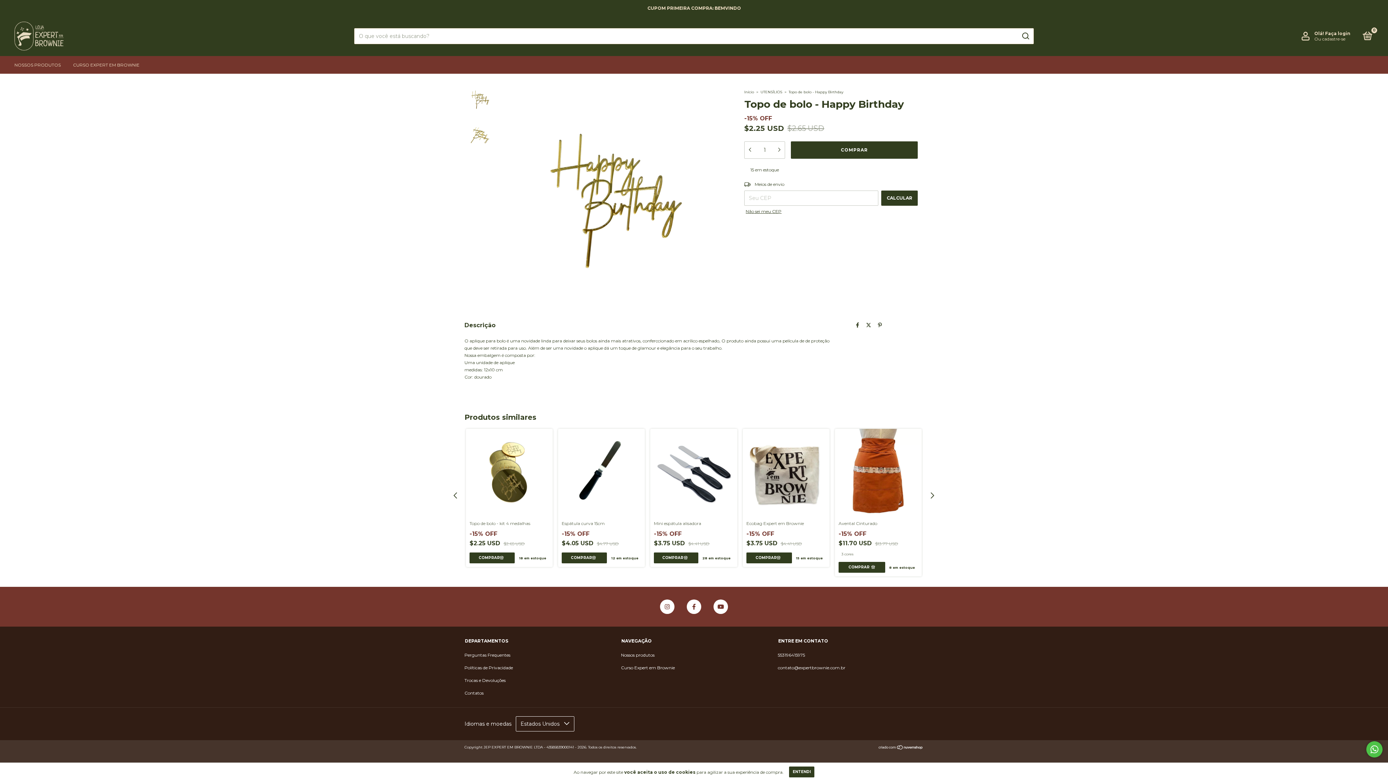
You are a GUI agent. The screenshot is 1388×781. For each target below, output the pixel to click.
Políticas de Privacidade (488, 667)
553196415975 (791, 655)
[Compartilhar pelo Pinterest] (880, 325)
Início (749, 92)
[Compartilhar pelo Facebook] (857, 325)
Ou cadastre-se (1329, 39)
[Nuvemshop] (901, 748)
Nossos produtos (37, 65)
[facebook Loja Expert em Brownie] (694, 606)
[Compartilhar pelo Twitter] (868, 325)
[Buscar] (1025, 36)
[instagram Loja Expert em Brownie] (667, 606)
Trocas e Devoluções (485, 680)
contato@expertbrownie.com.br (811, 667)
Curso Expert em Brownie (106, 65)
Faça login (1337, 33)
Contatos (474, 693)
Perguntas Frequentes (487, 655)
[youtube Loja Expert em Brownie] (721, 606)
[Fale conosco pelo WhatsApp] (1374, 749)
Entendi (802, 771)
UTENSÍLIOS (771, 92)
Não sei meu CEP (763, 211)
